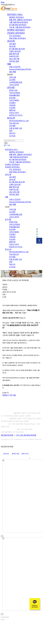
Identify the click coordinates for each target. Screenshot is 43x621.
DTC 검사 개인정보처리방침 (26, 435)
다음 (14, 395)
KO (5, 145)
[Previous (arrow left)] (2, 619)
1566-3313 (24, 454)
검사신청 (6, 454)
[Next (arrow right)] (4, 619)
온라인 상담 (15, 454)
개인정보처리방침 (7, 435)
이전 (10, 395)
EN (9, 145)
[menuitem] (15, 14)
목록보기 (5, 395)
